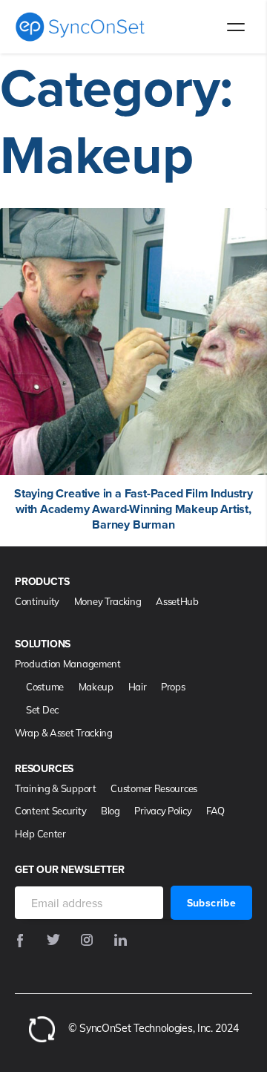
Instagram (86, 941)
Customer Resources (154, 788)
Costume (45, 687)
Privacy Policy (162, 811)
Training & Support (55, 788)
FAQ (215, 811)
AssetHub (177, 601)
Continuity (37, 601)
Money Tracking (108, 601)
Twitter (53, 941)
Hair (137, 687)
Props (173, 687)
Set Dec (42, 710)
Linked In (120, 941)
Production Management (68, 664)
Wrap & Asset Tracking (64, 733)
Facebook (20, 941)
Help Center (40, 834)
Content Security (50, 811)
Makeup (96, 687)
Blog (110, 811)
